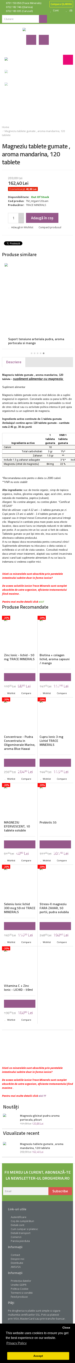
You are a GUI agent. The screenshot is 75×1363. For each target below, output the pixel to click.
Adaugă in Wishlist (22, 227)
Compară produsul (50, 227)
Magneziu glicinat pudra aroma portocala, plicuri (40, 1118)
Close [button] (66, 1327)
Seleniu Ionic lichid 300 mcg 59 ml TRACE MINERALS (19, 908)
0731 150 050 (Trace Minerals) (23, 3)
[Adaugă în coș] (19, 677)
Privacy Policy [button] (16, 1343)
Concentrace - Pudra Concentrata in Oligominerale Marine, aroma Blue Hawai (19, 743)
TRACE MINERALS (36, 205)
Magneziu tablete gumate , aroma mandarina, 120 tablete (41, 1146)
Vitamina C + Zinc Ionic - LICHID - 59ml (18, 988)
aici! (41, 601)
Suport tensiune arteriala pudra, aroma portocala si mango (34, 341)
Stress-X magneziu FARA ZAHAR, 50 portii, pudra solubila (54, 908)
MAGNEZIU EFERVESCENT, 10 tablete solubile (17, 826)
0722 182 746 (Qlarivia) (19, 7)
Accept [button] (38, 1355)
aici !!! (42, 1096)
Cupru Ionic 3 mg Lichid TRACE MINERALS (51, 741)
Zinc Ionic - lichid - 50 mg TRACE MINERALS (19, 657)
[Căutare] (43, 19)
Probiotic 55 (48, 822)
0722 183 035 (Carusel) (19, 11)
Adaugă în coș (42, 218)
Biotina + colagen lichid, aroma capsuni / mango (55, 659)
